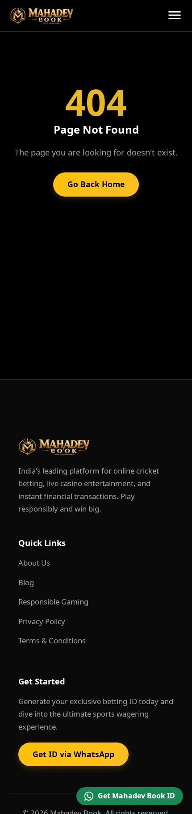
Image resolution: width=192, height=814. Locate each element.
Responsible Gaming (53, 601)
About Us (34, 563)
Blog (26, 582)
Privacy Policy (41, 621)
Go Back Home (96, 184)
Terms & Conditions (52, 640)
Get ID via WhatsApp (73, 754)
